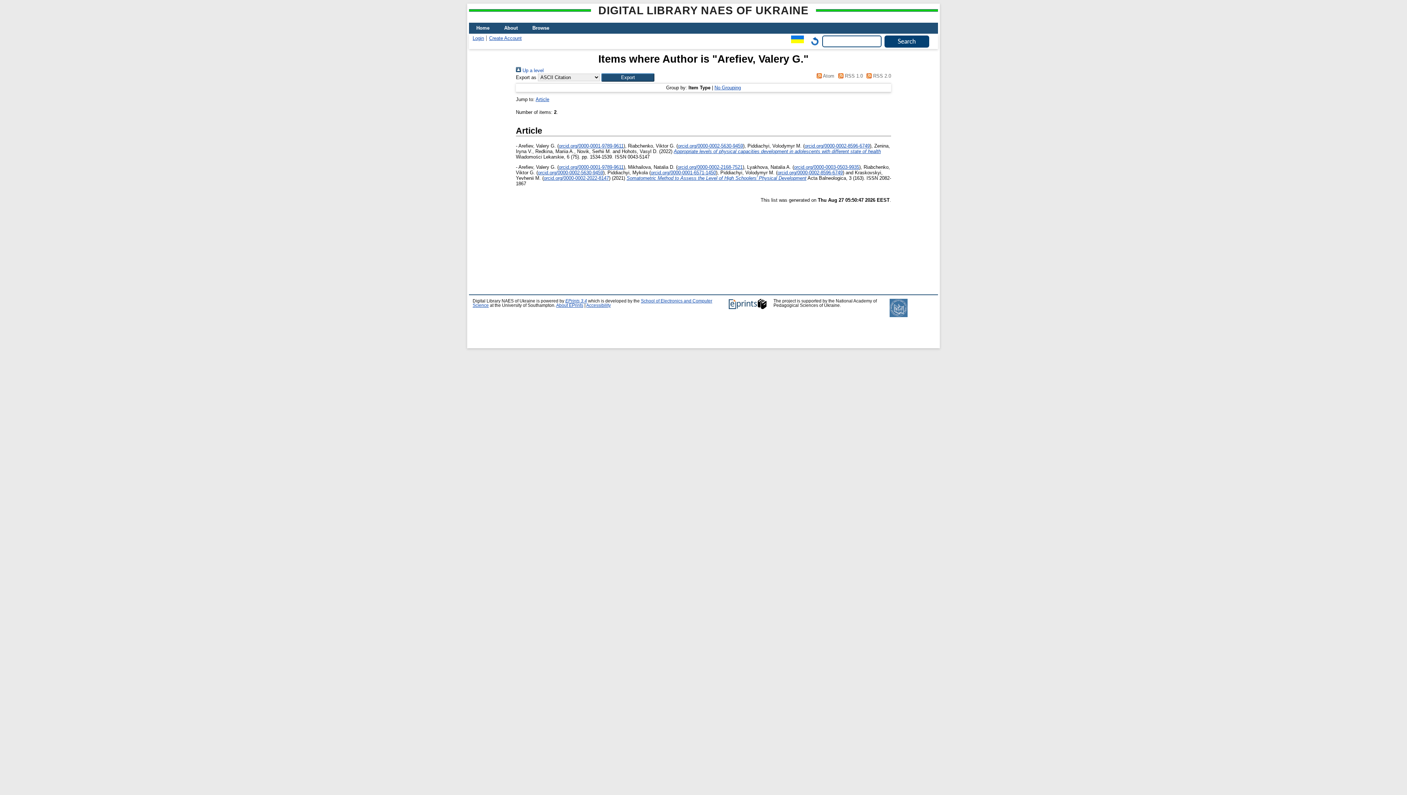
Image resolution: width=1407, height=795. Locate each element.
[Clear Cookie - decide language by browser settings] (813, 41)
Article (542, 99)
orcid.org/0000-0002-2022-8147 (576, 178)
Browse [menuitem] (540, 28)
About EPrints (569, 305)
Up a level (532, 70)
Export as (526, 77)
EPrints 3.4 (576, 301)
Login (478, 38)
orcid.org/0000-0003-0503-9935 (826, 167)
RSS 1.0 (853, 76)
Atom (828, 76)
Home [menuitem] (483, 28)
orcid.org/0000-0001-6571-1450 (683, 172)
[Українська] (795, 41)
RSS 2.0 (881, 76)
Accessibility (598, 305)
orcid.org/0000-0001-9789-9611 (591, 146)
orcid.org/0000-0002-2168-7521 (710, 167)
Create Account (505, 38)
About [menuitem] (511, 28)
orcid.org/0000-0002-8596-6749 (837, 146)
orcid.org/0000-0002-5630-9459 (710, 146)
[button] (627, 77)
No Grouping (727, 87)
